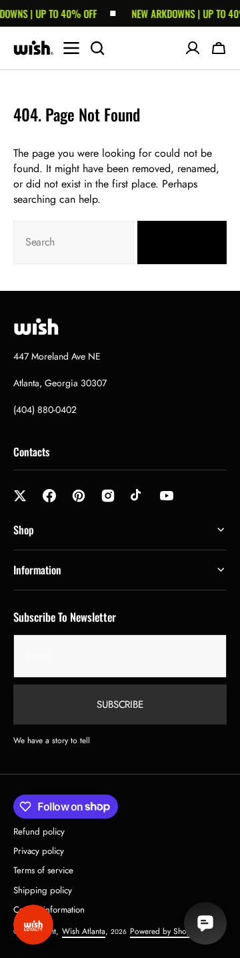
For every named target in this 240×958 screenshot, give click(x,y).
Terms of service (43, 870)
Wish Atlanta (83, 931)
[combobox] (73, 242)
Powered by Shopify (164, 931)
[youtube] (166, 495)
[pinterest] (78, 495)
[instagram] (108, 495)
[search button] (97, 48)
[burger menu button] (71, 48)
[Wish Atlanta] (33, 48)
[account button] (193, 48)
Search (174, 242)
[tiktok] (137, 495)
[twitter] (20, 495)
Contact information (49, 909)
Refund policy (39, 831)
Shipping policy (42, 890)
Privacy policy (38, 851)
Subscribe (120, 704)
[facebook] (49, 495)
